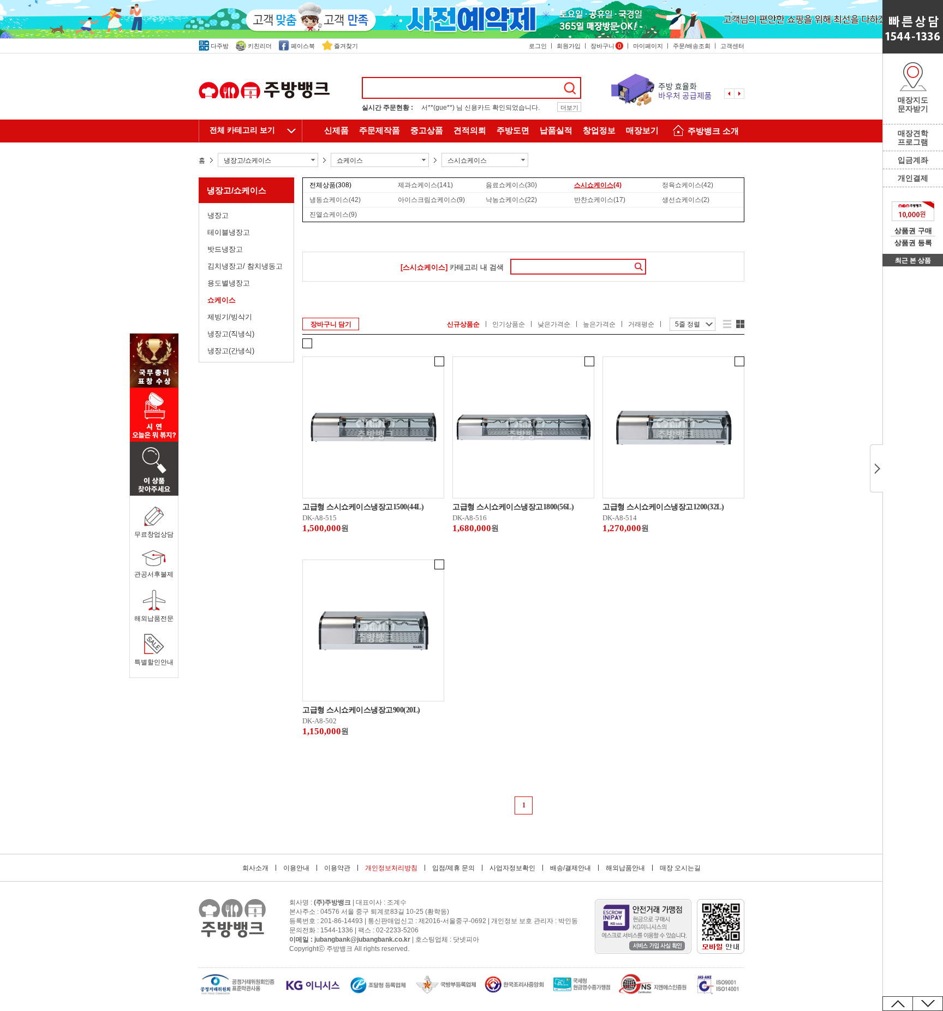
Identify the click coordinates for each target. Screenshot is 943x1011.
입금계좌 (913, 160)
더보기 (569, 107)
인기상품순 (508, 324)
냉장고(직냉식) (230, 334)
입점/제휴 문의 (453, 868)
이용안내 (296, 868)
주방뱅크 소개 (713, 131)
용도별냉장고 (228, 283)
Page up (897, 1003)
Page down (927, 1003)
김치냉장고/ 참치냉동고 (245, 266)
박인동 (568, 921)
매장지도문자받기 (913, 104)
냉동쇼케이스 (335, 200)
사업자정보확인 (512, 868)
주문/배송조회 (692, 46)
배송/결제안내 (570, 868)
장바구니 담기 (331, 324)
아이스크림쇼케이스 (431, 200)
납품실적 (556, 130)
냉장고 (218, 215)
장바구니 (605, 46)
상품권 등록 (913, 243)
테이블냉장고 (228, 232)
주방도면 (513, 130)
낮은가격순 (554, 324)
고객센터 (732, 46)
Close (876, 468)
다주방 (220, 46)
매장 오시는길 (680, 868)
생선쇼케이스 (685, 200)
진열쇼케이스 (333, 214)
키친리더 (260, 46)
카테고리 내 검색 (452, 267)
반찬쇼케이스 (599, 200)
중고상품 (426, 130)
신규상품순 (463, 324)
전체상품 (330, 185)
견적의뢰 (469, 130)
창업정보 (599, 130)
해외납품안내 (625, 868)
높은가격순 (599, 324)
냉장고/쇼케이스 (236, 190)
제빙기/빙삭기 (229, 317)
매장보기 (642, 130)
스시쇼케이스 (598, 185)
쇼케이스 (221, 300)
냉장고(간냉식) (230, 351)
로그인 (538, 46)
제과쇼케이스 (425, 185)
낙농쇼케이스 (511, 200)
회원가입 (569, 46)
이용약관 (337, 868)
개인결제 (913, 178)
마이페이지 (648, 46)
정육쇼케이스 (687, 185)
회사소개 (255, 868)
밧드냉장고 (225, 249)
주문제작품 (379, 130)
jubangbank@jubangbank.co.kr (362, 939)
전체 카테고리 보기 (242, 130)
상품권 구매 (913, 231)
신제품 (336, 130)
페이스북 (303, 46)
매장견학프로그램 (913, 137)
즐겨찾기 (346, 46)
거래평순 (641, 324)
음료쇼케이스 (511, 185)
